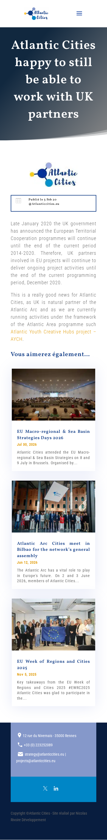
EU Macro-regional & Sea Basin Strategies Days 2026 (53, 435)
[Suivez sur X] (45, 788)
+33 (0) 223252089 (38, 745)
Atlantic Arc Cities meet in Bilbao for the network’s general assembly (53, 550)
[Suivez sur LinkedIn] (56, 788)
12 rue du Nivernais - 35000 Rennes (49, 735)
